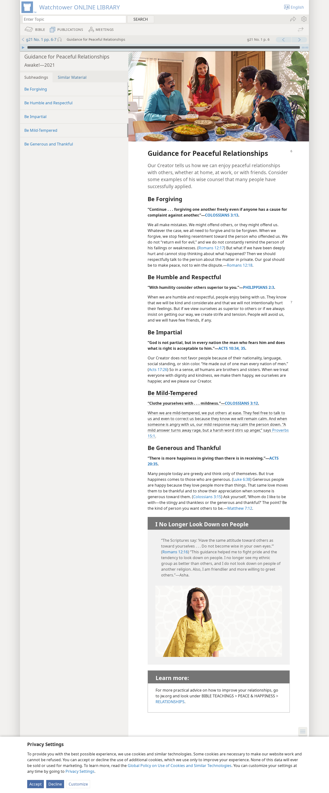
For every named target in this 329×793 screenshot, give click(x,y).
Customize (78, 784)
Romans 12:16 (175, 552)
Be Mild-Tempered (40, 130)
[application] (164, 47)
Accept (35, 784)
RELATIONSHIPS (170, 701)
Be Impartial (35, 116)
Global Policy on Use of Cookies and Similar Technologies (179, 765)
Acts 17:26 (158, 369)
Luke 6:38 (241, 479)
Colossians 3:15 (207, 496)
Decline (55, 784)
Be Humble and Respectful (48, 103)
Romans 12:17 (211, 248)
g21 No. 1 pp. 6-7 (41, 39)
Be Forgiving (35, 89)
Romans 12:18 (239, 265)
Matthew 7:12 (239, 508)
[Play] (23, 47)
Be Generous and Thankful (48, 144)
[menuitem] (303, 19)
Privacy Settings (80, 771)
